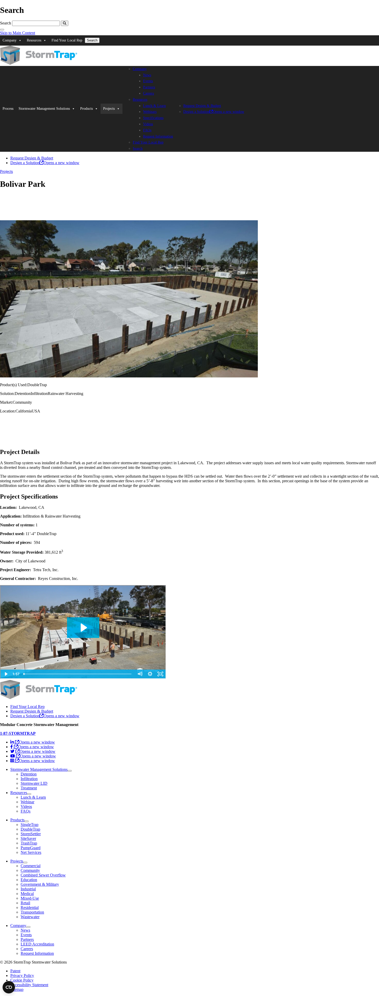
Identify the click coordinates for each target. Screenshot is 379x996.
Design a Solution (213, 112)
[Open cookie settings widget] (9, 987)
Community (30, 870)
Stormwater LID (34, 783)
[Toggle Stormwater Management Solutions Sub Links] (70, 771)
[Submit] (64, 23)
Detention (29, 774)
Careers (148, 93)
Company (10, 40)
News (147, 75)
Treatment (29, 788)
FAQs (147, 130)
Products (86, 109)
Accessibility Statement (29, 985)
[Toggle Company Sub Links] (28, 927)
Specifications (153, 118)
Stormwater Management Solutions (44, 109)
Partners (149, 87)
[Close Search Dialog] (2, 29)
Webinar (27, 802)
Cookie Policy (22, 980)
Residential (30, 907)
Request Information (158, 136)
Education (29, 879)
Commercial (30, 866)
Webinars (149, 112)
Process (8, 109)
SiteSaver (28, 838)
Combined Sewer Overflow (43, 875)
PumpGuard (30, 848)
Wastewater (30, 917)
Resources (34, 40)
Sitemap (16, 989)
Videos (148, 124)
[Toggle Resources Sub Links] (29, 794)
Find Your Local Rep (67, 40)
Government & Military (40, 884)
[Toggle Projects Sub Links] (25, 862)
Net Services (31, 852)
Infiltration (29, 778)
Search (5, 23)
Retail (25, 903)
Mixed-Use (30, 898)
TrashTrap (29, 843)
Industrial (28, 889)
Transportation (32, 912)
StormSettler (31, 834)
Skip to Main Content (17, 33)
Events (148, 81)
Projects (109, 109)
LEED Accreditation (37, 944)
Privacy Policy (22, 975)
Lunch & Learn (154, 106)
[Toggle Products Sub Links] (26, 821)
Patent (15, 971)
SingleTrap (29, 824)
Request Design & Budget (202, 106)
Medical (27, 893)
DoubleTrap (30, 829)
